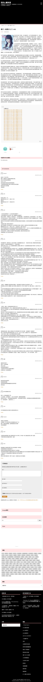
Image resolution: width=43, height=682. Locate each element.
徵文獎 (31, 565)
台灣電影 (36, 558)
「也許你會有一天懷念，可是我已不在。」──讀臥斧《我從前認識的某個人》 (31, 606)
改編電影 (35, 553)
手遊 (28, 565)
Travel (21, 563)
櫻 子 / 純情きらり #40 (17, 136)
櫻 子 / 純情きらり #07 (8, 114)
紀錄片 (34, 560)
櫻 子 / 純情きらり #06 (17, 112)
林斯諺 (7, 563)
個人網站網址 (4, 487)
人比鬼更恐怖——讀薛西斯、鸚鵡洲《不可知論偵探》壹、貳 (10, 606)
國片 (11, 560)
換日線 (24, 663)
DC (23, 563)
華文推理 (10, 553)
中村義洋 (38, 563)
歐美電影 (3, 572)
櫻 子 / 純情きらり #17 (8, 121)
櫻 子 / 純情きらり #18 (17, 121)
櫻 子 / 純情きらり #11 (8, 117)
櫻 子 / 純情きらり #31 (8, 131)
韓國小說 (39, 565)
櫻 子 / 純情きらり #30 (17, 129)
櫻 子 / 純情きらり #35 (8, 134)
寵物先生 (29, 558)
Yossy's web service (27, 680)
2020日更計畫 (31, 553)
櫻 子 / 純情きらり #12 (17, 117)
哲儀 (10, 575)
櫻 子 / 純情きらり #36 (17, 134)
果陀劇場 (32, 570)
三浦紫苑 (25, 565)
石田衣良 (36, 570)
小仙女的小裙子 (26, 660)
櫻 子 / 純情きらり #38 (17, 135)
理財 (2, 570)
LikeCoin (7, 560)
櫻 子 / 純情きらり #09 (8, 115)
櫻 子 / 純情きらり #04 (17, 111)
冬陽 (24, 641)
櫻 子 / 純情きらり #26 (17, 126)
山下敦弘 (24, 570)
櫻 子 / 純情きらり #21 (8, 124)
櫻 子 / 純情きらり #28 (17, 128)
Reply (2, 189)
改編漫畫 (14, 560)
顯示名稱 (4, 479)
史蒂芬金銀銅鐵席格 (27, 646)
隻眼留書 (24, 671)
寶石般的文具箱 (26, 652)
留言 (3, 469)
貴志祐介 (19, 572)
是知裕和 (3, 575)
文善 (25, 558)
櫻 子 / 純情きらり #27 (8, 128)
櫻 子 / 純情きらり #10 (17, 115)
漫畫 (30, 563)
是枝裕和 (6, 565)
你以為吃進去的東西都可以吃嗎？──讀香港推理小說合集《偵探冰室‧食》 (10, 616)
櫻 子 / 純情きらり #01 (8, 109)
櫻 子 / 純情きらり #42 (17, 138)
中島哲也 (15, 572)
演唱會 (27, 560)
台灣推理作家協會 (25, 553)
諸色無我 (24, 668)
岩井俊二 (28, 570)
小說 (2, 553)
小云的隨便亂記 (26, 657)
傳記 (39, 570)
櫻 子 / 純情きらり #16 (17, 119)
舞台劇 (13, 558)
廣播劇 (37, 572)
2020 (33, 572)
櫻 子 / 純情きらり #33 (8, 132)
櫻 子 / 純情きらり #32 (17, 131)
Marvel (35, 565)
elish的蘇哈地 (25, 633)
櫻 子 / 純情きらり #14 (17, 118)
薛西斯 (23, 560)
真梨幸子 (7, 572)
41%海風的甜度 (26, 627)
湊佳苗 (31, 560)
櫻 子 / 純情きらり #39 (8, 136)
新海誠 (26, 572)
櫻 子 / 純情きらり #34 (17, 132)
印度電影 (30, 572)
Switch (10, 565)
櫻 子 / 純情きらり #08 (17, 114)
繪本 (12, 570)
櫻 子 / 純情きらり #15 (8, 119)
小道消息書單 (19, 560)
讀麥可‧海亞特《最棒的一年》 (8, 609)
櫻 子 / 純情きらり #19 (8, 122)
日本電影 (40, 553)
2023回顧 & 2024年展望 (6, 612)
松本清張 (34, 563)
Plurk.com (17, 546)
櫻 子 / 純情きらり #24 (17, 125)
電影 (22, 572)
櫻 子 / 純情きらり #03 (8, 111)
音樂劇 (11, 572)
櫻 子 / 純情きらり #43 (8, 139)
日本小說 (14, 553)
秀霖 (17, 563)
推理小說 (6, 553)
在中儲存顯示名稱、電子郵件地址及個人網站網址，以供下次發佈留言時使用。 (17, 493)
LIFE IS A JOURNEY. (27, 635)
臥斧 (32, 558)
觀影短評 (3, 560)
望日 (7, 575)
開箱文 (9, 570)
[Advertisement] (21, 15)
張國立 (11, 563)
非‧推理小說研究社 (27, 674)
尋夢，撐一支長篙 (26, 655)
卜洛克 (14, 563)
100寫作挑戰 (19, 553)
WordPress (18, 680)
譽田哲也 (20, 570)
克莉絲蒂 (38, 560)
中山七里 (3, 563)
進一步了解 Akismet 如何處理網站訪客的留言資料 (28, 500)
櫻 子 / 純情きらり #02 (17, 109)
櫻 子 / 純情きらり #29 (8, 129)
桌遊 (5, 570)
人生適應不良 (25, 638)
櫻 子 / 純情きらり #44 (17, 139)
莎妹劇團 (17, 565)
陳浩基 (3, 558)
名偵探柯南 (17, 558)
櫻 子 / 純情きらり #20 (17, 122)
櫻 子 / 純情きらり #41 (8, 138)
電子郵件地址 (4, 483)
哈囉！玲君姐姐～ (26, 649)
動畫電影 (22, 558)
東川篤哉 (16, 570)
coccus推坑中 (25, 630)
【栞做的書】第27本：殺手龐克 (8, 596)
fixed (3, 565)
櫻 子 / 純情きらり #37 (8, 135)
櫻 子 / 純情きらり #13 (8, 118)
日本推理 (27, 563)
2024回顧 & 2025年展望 (34, 596)
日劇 (6, 558)
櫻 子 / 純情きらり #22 (17, 124)
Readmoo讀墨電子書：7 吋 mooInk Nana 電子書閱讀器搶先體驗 (10, 602)
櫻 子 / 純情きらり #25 (8, 126)
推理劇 (10, 558)
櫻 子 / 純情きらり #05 (8, 112)
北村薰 (21, 565)
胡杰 (13, 565)
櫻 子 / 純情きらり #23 (8, 125)
